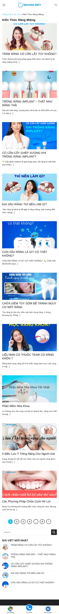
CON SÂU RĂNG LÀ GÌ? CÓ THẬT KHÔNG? (32, 582)
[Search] (56, 5)
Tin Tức (17, 14)
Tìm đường (10, 612)
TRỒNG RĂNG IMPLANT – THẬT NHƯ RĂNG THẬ (33, 555)
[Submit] (54, 532)
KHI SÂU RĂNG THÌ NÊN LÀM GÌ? (27, 573)
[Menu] (4, 4)
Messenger (48, 612)
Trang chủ (6, 14)
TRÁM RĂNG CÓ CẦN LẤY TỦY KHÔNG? (31, 545)
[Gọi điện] (29, 607)
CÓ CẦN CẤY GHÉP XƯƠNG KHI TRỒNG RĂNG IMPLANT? (32, 565)
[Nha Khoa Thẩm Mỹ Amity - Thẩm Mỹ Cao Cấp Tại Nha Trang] (29, 5)
